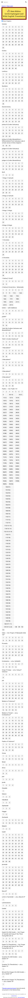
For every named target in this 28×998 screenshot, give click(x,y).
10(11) (20, 394)
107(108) (8, 508)
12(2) (20, 293)
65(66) (4, 451)
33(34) (11, 418)
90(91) (11, 475)
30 (6, 39)
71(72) (4, 457)
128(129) (8, 570)
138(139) (8, 600)
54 (15, 855)
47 (15, 45)
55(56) (17, 439)
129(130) (8, 573)
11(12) (4, 397)
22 (3, 36)
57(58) (11, 442)
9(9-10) (11, 394)
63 (22, 858)
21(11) (17, 302)
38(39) (4, 424)
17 (9, 33)
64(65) (17, 448)
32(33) (4, 418)
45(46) (11, 430)
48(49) (11, 433)
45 (9, 45)
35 (22, 39)
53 (12, 855)
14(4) (11, 296)
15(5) (17, 296)
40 (15, 42)
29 (3, 39)
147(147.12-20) (8, 627)
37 (6, 42)
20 (19, 33)
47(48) (4, 433)
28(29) (17, 412)
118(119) (8, 540)
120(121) (8, 546)
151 (3, 630)
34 (19, 39)
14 (22, 30)
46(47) (17, 430)
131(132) (8, 579)
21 (22, 33)
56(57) (4, 442)
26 (15, 36)
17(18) (4, 403)
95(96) (4, 481)
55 (19, 855)
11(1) (14, 293)
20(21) (4, 406)
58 (6, 858)
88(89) (17, 472)
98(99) (4, 484)
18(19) (11, 403)
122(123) (8, 552)
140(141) (8, 606)
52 (9, 855)
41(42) (4, 427)
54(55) (11, 439)
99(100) (11, 484)
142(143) (8, 612)
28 (22, 36)
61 (15, 858)
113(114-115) (8, 525)
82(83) (17, 466)
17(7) (11, 299)
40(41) (17, 424)
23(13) (11, 305)
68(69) (4, 454)
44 (6, 45)
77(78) (4, 463)
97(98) (17, 481)
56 (22, 855)
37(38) (17, 421)
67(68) (17, 451)
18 (12, 33)
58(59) (17, 442)
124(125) (8, 558)
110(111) (8, 517)
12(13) (11, 397)
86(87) (4, 472)
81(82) (11, 466)
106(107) (8, 505)
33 (15, 39)
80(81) (4, 466)
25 (12, 36)
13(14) (17, 397)
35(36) (4, 421)
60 (12, 858)
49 (22, 45)
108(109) (8, 511)
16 (6, 33)
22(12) (4, 305)
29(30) (4, 415)
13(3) (4, 296)
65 (6, 861)
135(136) (8, 591)
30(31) (11, 415)
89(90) (4, 475)
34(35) (17, 418)
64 (3, 861)
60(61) (11, 445)
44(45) (4, 430)
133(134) (8, 585)
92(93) (4, 478)
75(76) (11, 460)
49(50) (17, 433)
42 (22, 42)
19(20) (17, 403)
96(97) (11, 481)
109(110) (8, 514)
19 (15, 33)
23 (6, 36)
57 (3, 858)
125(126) (8, 561)
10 (9, 30)
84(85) (11, 469)
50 (3, 48)
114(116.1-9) (8, 528)
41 (19, 42)
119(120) (8, 543)
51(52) (11, 436)
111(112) (8, 520)
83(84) (4, 469)
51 (9, 738)
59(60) (4, 445)
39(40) (11, 424)
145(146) (8, 621)
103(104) (8, 496)
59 (9, 858)
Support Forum (14, 995)
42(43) (11, 427)
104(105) (8, 499)
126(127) (8, 564)
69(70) (11, 454)
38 (9, 42)
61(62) (17, 445)
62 (19, 858)
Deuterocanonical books (9, 988)
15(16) (11, 400)
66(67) (11, 451)
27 (19, 36)
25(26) (17, 409)
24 (9, 36)
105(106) (8, 502)
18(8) (17, 299)
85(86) (17, 469)
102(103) (8, 493)
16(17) (17, 400)
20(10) (11, 302)
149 (19, 627)
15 (3, 33)
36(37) (11, 421)
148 (16, 627)
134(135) (8, 588)
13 (19, 30)
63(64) (11, 448)
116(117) (8, 534)
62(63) (4, 448)
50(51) (4, 436)
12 (15, 30)
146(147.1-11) (8, 624)
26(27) (4, 412)
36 (3, 42)
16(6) (4, 299)
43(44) (17, 427)
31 (9, 39)
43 (3, 45)
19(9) (4, 302)
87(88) (11, 472)
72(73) (11, 457)
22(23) (17, 406)
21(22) (11, 406)
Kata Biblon (15, 11)
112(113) (8, 522)
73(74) (17, 457)
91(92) (17, 475)
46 (12, 45)
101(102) (8, 490)
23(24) (4, 409)
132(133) (8, 582)
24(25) (11, 409)
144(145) (8, 618)
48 (19, 45)
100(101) (8, 487)
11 (12, 30)
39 (12, 42)
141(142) (8, 609)
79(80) (17, 463)
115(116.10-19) (8, 531)
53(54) (4, 439)
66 (9, 861)
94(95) (17, 478)
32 (12, 39)
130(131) (8, 576)
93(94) (11, 478)
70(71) (17, 454)
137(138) (8, 597)
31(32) (17, 415)
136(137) (8, 594)
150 (22, 627)
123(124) (8, 555)
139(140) (8, 603)
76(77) (17, 460)
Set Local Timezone (21, 997)
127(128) (8, 567)
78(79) (11, 463)
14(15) (4, 400)
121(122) (8, 549)
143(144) (8, 615)
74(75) (4, 460)
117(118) (8, 537)
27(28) (11, 412)
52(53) (17, 436)
